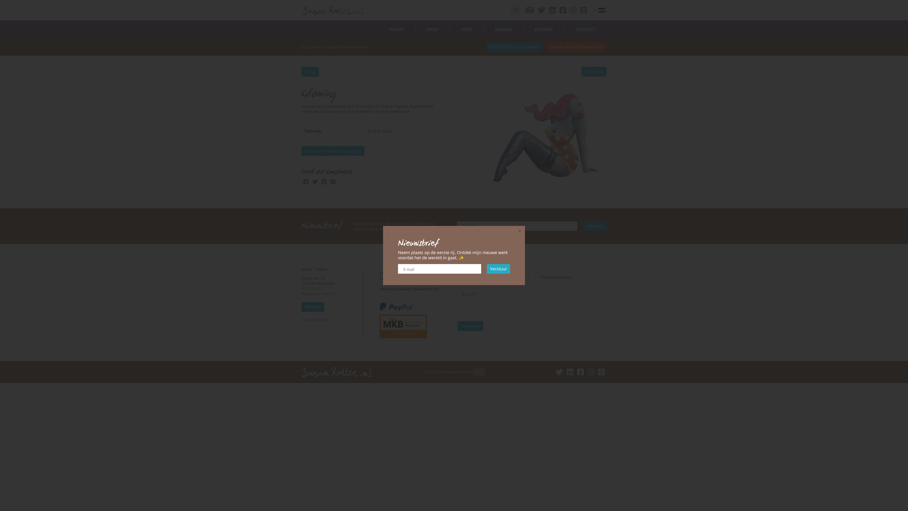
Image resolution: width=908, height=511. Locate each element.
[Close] (520, 231)
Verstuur (498, 269)
